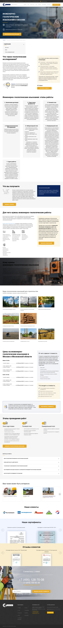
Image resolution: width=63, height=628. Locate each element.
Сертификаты (44, 4)
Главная (25, 4)
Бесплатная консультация (12, 34)
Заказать (13, 84)
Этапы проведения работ (9, 52)
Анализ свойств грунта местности (9, 223)
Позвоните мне (50, 612)
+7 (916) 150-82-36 (13, 1)
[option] (12, 494)
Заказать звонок (56, 4)
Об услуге (7, 47)
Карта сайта (26, 615)
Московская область (36, 1)
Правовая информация (44, 1)
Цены (36, 4)
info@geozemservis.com (21, 1)
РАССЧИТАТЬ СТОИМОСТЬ (44, 88)
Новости (39, 4)
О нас (28, 4)
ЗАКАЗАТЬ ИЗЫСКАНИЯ (46, 243)
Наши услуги (32, 4)
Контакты (48, 4)
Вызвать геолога (9, 204)
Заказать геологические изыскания (14, 446)
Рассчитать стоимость (47, 406)
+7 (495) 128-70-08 (6, 1)
